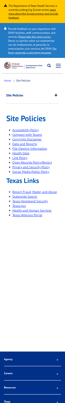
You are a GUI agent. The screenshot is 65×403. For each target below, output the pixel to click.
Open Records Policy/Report (32, 162)
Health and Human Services (32, 210)
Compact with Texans (27, 135)
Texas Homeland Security (30, 201)
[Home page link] (23, 65)
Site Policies (14, 95)
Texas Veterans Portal (27, 215)
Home (7, 80)
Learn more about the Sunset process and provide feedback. (33, 13)
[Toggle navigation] (57, 65)
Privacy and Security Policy (31, 167)
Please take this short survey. (34, 36)
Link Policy (19, 158)
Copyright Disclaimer (27, 139)
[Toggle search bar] (48, 65)
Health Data (20, 153)
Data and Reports (24, 144)
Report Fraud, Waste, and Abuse (34, 192)
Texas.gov (19, 206)
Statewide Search (24, 196)
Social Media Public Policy (30, 172)
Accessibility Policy (25, 130)
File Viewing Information (29, 148)
